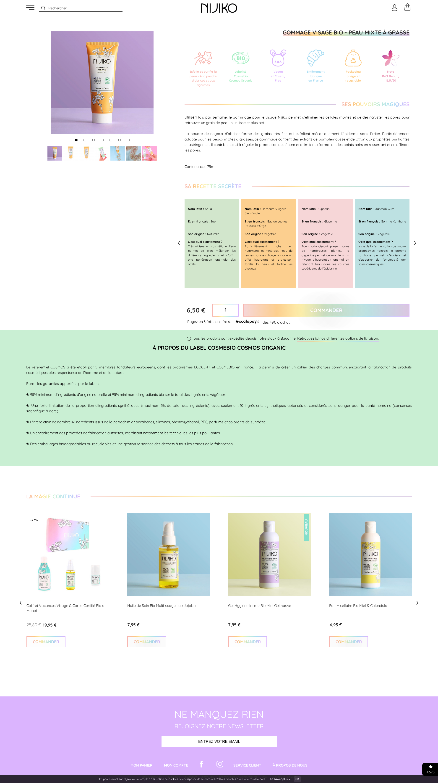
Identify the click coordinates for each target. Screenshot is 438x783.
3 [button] (93, 140)
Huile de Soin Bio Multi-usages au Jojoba (161, 605)
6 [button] (120, 140)
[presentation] (179, 242)
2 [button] (85, 140)
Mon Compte (176, 765)
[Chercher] (41, 8)
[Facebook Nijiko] (201, 765)
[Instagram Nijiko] (219, 765)
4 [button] (102, 140)
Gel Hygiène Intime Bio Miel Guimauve (259, 605)
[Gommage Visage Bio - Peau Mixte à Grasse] (55, 153)
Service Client (247, 765)
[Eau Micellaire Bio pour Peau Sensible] (370, 554)
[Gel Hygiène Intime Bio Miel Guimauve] (269, 554)
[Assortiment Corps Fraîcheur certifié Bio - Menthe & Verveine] (67, 554)
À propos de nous (290, 765)
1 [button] (76, 140)
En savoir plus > (280, 779)
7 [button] (128, 140)
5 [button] (111, 140)
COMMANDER (46, 641)
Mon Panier (141, 765)
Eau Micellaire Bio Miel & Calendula (358, 605)
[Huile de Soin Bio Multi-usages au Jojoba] (168, 554)
